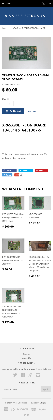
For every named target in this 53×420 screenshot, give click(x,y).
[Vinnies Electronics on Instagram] (38, 375)
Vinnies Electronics (25, 15)
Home (4, 28)
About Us (26, 357)
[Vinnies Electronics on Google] (30, 375)
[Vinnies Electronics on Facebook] (23, 375)
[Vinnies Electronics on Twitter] (15, 375)
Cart (48, 3)
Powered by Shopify (38, 402)
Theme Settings (43, 368)
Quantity (6, 98)
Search (26, 353)
